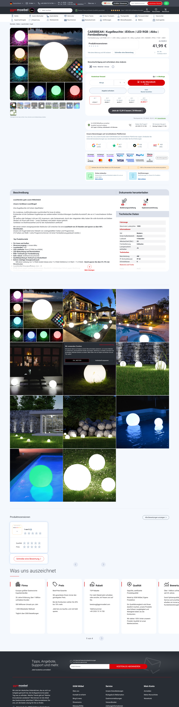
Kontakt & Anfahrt (79, 695)
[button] (101, 638)
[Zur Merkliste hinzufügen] (79, 32)
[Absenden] (39, 10)
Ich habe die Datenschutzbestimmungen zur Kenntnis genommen (84, 661)
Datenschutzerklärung (106, 344)
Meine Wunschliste (151, 695)
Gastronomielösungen (114, 698)
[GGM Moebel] (19, 10)
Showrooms (77, 702)
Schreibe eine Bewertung (124, 52)
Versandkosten (161, 118)
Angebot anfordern (108, 91)
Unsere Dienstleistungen (114, 691)
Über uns (76, 691)
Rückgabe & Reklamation (115, 695)
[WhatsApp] (166, 3)
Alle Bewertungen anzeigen (155, 517)
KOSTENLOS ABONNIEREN (128, 666)
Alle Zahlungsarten (162, 158)
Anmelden (147, 691)
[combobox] (54, 10)
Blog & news (77, 698)
